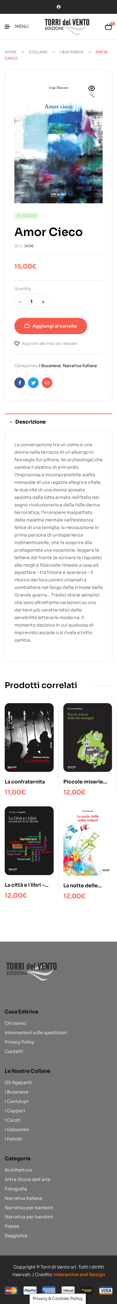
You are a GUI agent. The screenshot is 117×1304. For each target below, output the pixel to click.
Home (11, 52)
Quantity (22, 288)
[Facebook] (58, 7)
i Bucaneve (71, 52)
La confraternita (25, 781)
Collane (38, 52)
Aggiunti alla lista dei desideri (50, 343)
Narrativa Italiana (80, 365)
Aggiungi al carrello (54, 326)
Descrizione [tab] (30, 422)
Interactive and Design (79, 1274)
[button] (91, 92)
